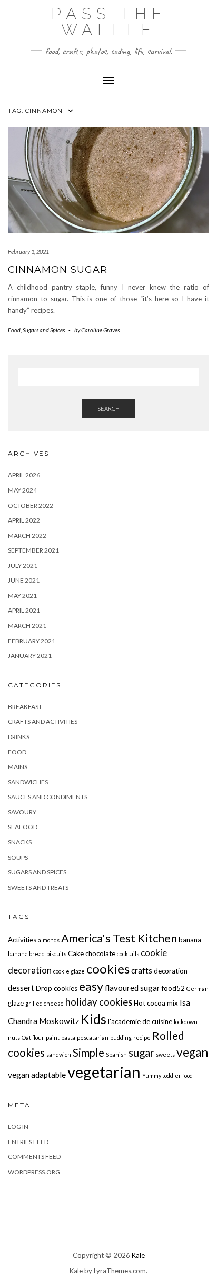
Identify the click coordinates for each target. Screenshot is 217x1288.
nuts (14, 1037)
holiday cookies (98, 1002)
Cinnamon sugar (57, 270)
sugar (141, 1052)
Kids (93, 1019)
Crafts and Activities (42, 721)
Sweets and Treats (38, 887)
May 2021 (22, 595)
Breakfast (25, 707)
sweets (165, 1054)
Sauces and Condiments (47, 797)
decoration (171, 971)
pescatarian (92, 1037)
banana (190, 940)
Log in (18, 1126)
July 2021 (22, 565)
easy (91, 986)
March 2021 (27, 626)
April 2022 (24, 520)
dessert (21, 987)
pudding (121, 1037)
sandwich (58, 1054)
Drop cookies (56, 988)
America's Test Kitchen (119, 938)
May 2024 (22, 490)
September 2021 (33, 550)
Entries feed (28, 1142)
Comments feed (34, 1157)
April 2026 (24, 475)
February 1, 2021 (28, 251)
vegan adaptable (37, 1074)
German (197, 988)
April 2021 (24, 610)
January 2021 (30, 656)
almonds (49, 940)
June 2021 (24, 580)
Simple (88, 1052)
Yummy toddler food (167, 1075)
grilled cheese (44, 1003)
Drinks (18, 737)
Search (108, 408)
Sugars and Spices (44, 330)
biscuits (56, 953)
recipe (142, 1037)
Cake (76, 953)
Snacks (20, 842)
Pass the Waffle (108, 22)
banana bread (26, 953)
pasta (68, 1037)
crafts (141, 970)
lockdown (186, 1021)
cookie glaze (69, 971)
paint (53, 1037)
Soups (18, 857)
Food (14, 330)
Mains (17, 767)
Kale (138, 1255)
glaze (16, 1003)
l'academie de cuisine (140, 1021)
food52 (173, 988)
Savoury (22, 812)
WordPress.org (34, 1172)
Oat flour (33, 1037)
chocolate (100, 953)
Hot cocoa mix (156, 1003)
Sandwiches (28, 782)
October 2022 (30, 505)
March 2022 (27, 535)
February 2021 (31, 641)
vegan (192, 1052)
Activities (22, 940)
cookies (108, 968)
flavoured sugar (132, 987)
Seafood (22, 827)
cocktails (128, 953)
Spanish (116, 1054)
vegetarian (104, 1072)
